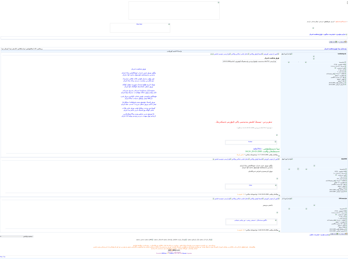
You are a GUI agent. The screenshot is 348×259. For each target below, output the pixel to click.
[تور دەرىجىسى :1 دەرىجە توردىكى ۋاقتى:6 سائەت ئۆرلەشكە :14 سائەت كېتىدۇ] (336, 175)
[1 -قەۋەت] (240, 194)
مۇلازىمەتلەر (314, 21)
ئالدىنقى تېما (13, 49)
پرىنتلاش (40, 49)
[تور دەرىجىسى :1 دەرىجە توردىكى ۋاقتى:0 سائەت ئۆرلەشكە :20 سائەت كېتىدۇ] (335, 68)
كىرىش (332, 21)
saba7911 (257, 149)
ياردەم (308, 21)
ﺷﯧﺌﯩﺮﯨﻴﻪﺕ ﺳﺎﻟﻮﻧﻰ (329, 34)
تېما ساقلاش (21, 49)
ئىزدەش (321, 21)
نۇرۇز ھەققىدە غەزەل (315, 34)
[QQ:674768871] (211, 53)
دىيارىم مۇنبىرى (340, 34)
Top (4, 256)
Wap (1, 256)
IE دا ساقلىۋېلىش (31, 49)
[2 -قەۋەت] (240, 230)
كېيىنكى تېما (5, 49)
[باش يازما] (240, 154)
